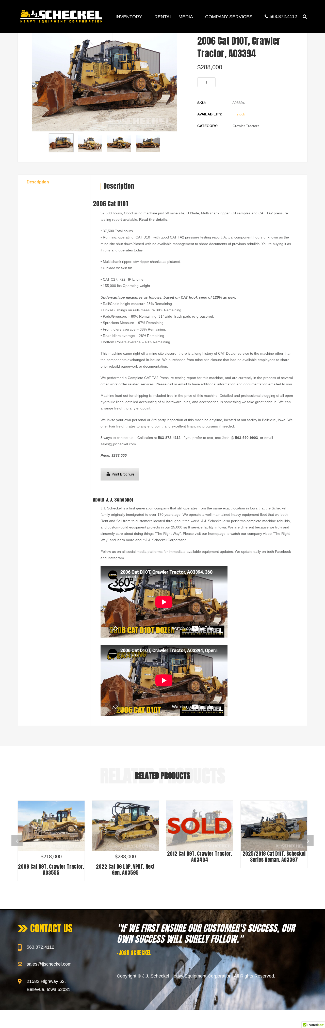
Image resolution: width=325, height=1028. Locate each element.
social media (136, 552)
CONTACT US (51, 928)
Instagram (116, 558)
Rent (104, 521)
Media (185, 16)
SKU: (201, 103)
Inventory (129, 16)
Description (38, 182)
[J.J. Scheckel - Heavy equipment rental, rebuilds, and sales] (61, 16)
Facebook (283, 552)
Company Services (228, 16)
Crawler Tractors (246, 126)
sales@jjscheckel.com (49, 964)
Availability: (209, 114)
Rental (163, 16)
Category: (207, 126)
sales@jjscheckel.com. (119, 444)
